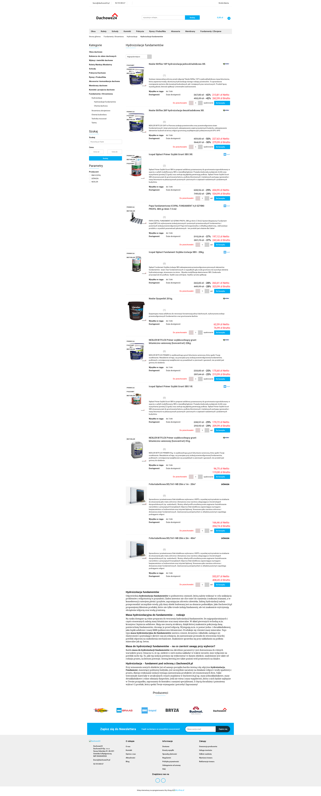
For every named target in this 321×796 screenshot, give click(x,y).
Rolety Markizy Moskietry (100, 65)
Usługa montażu (205, 750)
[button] (130, 741)
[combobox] (139, 56)
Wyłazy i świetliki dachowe (101, 60)
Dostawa (165, 746)
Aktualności (130, 758)
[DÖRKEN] (220, 710)
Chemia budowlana (99, 115)
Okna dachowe (96, 52)
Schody (92, 69)
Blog (127, 761)
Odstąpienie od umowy (171, 765)
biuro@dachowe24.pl (101, 760)
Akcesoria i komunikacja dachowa (104, 81)
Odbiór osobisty (205, 754)
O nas (128, 746)
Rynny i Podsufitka (97, 77)
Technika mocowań (99, 119)
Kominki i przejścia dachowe (102, 90)
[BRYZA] (148, 710)
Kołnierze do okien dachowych (103, 56)
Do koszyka (220, 103)
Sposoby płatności (169, 754)
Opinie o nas (131, 754)
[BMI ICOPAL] (125, 710)
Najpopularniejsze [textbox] (133, 57)
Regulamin (166, 758)
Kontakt (129, 750)
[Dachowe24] (196, 710)
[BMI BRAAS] (101, 710)
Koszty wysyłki (168, 750)
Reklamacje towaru (206, 761)
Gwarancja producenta (208, 746)
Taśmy (94, 123)
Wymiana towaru (205, 758)
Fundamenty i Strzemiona (101, 94)
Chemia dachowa (101, 106)
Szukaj (105, 158)
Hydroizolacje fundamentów (105, 102)
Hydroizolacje (97, 98)
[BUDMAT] (172, 710)
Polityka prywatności (170, 761)
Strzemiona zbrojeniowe (101, 111)
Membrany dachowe (98, 85)
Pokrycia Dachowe (97, 73)
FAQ (164, 769)
